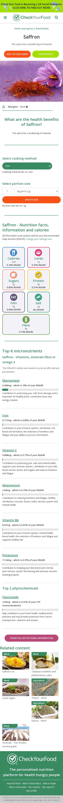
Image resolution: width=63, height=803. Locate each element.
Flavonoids (10, 597)
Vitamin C (9, 450)
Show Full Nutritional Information (31, 638)
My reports (48, 786)
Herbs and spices (23, 28)
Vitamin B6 (10, 520)
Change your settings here (39, 239)
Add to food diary (17, 54)
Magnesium (11, 485)
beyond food (13, 783)
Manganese (11, 380)
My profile (31, 790)
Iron (5, 415)
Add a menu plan (17, 786)
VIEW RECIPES (46, 54)
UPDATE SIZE (31, 199)
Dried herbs (42, 28)
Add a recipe (49, 783)
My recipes (34, 786)
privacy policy (15, 797)
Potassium (10, 555)
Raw (8, 165)
